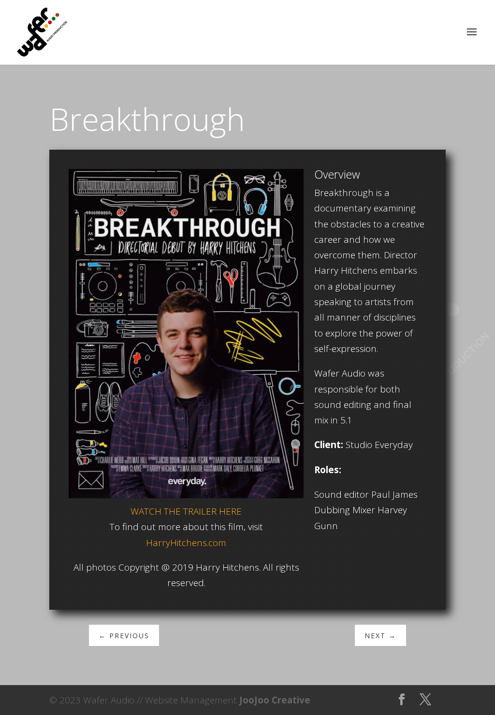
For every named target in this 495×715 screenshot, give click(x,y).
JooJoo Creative (274, 700)
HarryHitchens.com (186, 542)
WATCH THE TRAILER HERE (186, 511)
